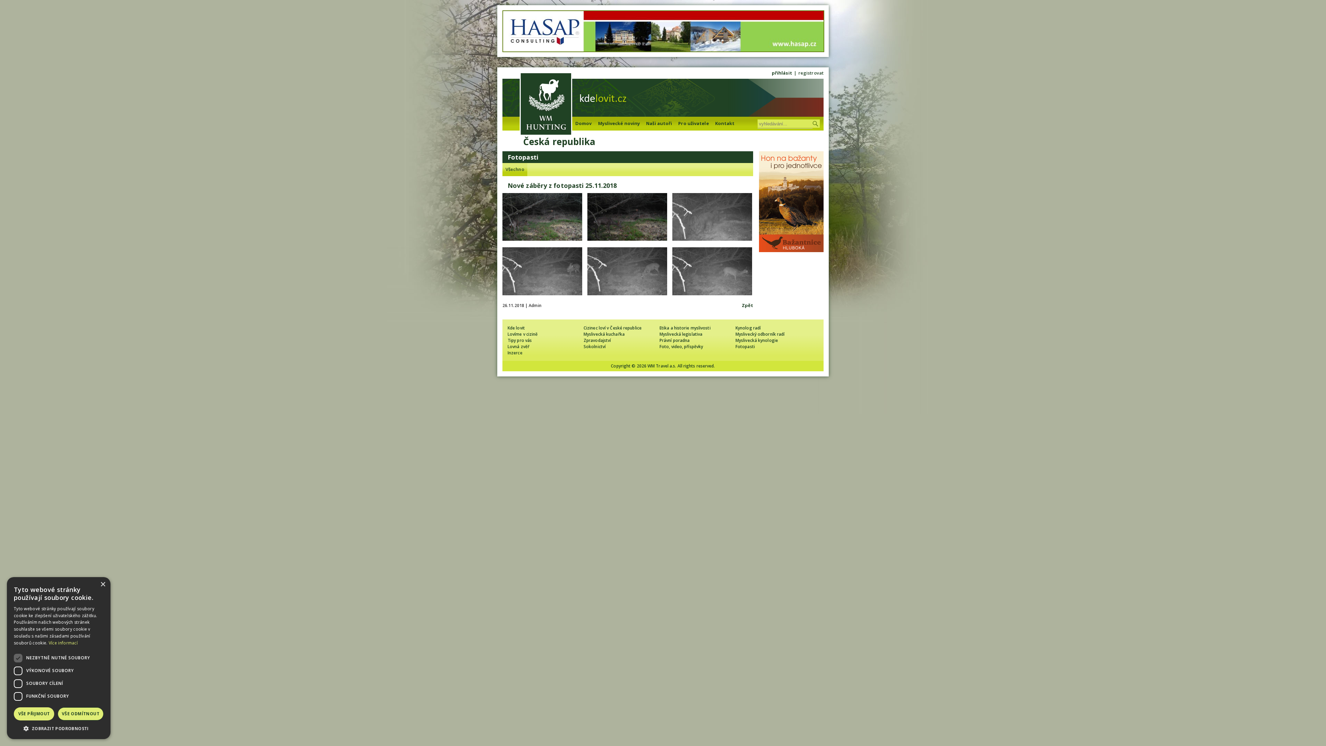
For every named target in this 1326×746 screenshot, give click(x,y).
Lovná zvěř (518, 347)
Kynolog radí (748, 328)
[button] (59, 728)
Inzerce (515, 353)
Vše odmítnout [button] (80, 714)
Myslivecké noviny (619, 123)
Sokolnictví (595, 347)
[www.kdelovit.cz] (546, 104)
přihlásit (782, 73)
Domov (583, 123)
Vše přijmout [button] (34, 714)
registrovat (811, 73)
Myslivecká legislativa (681, 334)
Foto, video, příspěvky (681, 347)
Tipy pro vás (520, 340)
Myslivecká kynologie (757, 340)
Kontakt (725, 123)
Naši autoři (659, 123)
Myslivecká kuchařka (604, 334)
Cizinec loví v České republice (613, 328)
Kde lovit (516, 328)
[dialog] (58, 658)
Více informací (63, 643)
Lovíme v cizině (523, 334)
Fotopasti (745, 347)
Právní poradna (675, 340)
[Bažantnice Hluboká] (791, 250)
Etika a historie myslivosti (685, 328)
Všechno (515, 169)
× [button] (102, 584)
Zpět (747, 305)
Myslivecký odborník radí (760, 334)
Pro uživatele (693, 123)
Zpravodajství (597, 340)
